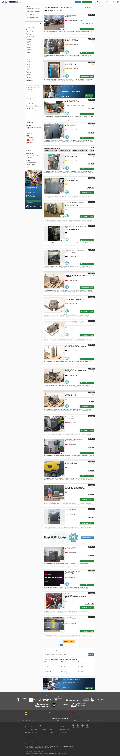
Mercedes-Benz (31, 36)
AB (28, 66)
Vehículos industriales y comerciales (32, 13)
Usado (29, 150)
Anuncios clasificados (32, 155)
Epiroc (29, 42)
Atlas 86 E (80, 666)
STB (28, 50)
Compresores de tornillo (51, 150)
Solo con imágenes (32, 162)
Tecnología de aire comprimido (33, 9)
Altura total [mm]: (29, 108)
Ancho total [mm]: (29, 103)
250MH (29, 74)
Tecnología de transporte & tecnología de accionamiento (33, 18)
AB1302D (31, 67)
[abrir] (69, 36)
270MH (29, 75)
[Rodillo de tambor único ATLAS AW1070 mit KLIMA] (54, 107)
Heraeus (29, 49)
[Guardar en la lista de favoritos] (93, 17)
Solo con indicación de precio (33, 87)
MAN (29, 33)
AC (28, 64)
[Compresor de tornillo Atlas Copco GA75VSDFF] (54, 516)
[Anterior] (44, 22)
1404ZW (29, 71)
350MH (29, 77)
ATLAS (29, 29)
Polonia (31, 137)
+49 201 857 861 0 (78, 713)
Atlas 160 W (63, 666)
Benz (29, 34)
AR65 (30, 61)
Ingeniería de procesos (32, 15)
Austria (31, 139)
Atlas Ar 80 (80, 671)
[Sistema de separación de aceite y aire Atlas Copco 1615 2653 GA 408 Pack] (54, 328)
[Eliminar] (74, 2)
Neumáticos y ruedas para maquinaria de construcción (37, 720)
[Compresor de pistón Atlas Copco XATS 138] (54, 469)
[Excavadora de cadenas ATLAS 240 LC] (54, 22)
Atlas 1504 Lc (64, 664)
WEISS (29, 52)
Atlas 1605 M (64, 671)
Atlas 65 (80, 661)
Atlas (45, 661)
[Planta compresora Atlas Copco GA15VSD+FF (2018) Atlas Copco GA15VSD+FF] (54, 233)
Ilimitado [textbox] (29, 133)
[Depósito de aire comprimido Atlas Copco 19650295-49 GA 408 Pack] (54, 352)
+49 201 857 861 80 (32, 715)
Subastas (29, 157)
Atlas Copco (30, 31)
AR (28, 59)
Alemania (32, 135)
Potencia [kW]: (29, 117)
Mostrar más (69, 673)
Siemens (29, 39)
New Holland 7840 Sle (65, 720)
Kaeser (29, 41)
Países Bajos (32, 140)
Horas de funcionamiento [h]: (32, 93)
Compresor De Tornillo (64, 150)
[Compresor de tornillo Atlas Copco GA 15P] (54, 554)
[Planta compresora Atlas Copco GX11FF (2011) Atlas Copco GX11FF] (54, 257)
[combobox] (33, 133)
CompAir (29, 47)
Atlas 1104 (46, 664)
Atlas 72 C (80, 664)
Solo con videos (31, 164)
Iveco (29, 38)
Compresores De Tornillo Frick (80, 150)
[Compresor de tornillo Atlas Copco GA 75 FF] (54, 162)
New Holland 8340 (85, 720)
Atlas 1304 (46, 666)
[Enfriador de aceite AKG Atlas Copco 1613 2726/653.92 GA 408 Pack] (54, 376)
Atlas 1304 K (47, 669)
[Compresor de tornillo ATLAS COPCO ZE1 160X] (54, 46)
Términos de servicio (58, 753)
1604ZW (29, 72)
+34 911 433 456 (31, 713)
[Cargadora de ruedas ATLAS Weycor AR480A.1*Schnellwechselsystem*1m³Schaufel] (54, 601)
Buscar (78, 2)
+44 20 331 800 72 (55, 713)
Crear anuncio (89, 95)
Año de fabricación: (30, 89)
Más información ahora (87, 537)
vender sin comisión (33, 201)
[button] (118, 2)
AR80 (30, 63)
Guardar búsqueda (69, 641)
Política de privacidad (48, 753)
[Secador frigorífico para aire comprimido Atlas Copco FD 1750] (54, 70)
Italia (31, 142)
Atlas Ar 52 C (81, 669)
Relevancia (88, 7)
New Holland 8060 (76, 720)
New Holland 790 (55, 720)
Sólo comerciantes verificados (33, 166)
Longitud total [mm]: (30, 98)
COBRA (29, 46)
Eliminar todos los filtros (56, 10)
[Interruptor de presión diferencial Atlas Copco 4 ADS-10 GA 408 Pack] (54, 305)
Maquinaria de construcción (34, 11)
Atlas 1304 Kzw (47, 671)
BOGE (29, 44)
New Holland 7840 (20, 720)
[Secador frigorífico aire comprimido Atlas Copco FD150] (54, 446)
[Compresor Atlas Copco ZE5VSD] (54, 624)
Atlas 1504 (63, 661)
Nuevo (29, 148)
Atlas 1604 (63, 669)
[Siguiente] (63, 22)
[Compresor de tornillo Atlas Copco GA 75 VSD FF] (54, 186)
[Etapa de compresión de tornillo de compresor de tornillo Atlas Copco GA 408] (54, 400)
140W (29, 79)
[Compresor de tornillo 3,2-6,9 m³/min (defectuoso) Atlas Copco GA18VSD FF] (54, 209)
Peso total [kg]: (29, 113)
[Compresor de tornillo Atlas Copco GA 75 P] (54, 131)
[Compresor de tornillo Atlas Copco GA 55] (54, 423)
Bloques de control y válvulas (97, 720)
